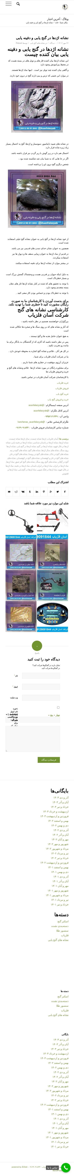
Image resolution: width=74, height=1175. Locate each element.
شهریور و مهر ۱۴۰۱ (58, 890)
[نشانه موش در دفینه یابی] (21, 554)
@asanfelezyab (36, 405)
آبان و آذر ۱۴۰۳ (60, 802)
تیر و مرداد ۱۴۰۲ (59, 853)
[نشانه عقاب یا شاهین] (52, 554)
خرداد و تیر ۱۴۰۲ (59, 858)
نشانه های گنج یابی (37, 43)
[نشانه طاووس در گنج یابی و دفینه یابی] (21, 616)
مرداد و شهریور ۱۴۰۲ (57, 848)
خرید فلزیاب (62, 382)
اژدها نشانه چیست (38, 438)
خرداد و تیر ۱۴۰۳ (59, 806)
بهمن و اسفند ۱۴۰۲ (58, 820)
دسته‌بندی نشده (59, 926)
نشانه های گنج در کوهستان (28, 458)
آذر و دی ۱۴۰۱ (60, 876)
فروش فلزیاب (61, 388)
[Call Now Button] (66, 1167)
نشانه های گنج (34, 450)
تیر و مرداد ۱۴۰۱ (59, 899)
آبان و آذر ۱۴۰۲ (60, 834)
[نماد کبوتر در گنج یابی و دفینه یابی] (21, 585)
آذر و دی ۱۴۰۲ (60, 830)
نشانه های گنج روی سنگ (46, 461)
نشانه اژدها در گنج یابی (26, 446)
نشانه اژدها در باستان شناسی (45, 442)
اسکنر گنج (62, 921)
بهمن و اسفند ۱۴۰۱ (58, 867)
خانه (57, 22)
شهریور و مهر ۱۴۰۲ (58, 844)
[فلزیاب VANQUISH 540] (52, 523)
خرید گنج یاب (62, 393)
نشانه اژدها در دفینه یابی (22, 442)
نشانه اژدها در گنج (44, 446)
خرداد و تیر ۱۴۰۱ (59, 904)
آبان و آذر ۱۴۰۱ (60, 881)
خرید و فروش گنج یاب (58, 399)
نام (16, 675)
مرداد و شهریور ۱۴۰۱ (57, 895)
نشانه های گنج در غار (19, 454)
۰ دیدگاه (52, 43)
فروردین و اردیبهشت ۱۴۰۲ (54, 862)
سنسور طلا (62, 930)
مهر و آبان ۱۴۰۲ (60, 839)
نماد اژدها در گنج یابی (27, 469)
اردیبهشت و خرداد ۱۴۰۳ (55, 811)
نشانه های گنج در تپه (18, 450)
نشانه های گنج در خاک (59, 454)
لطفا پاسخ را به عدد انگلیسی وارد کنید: (12, 717)
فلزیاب (64, 935)
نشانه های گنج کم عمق (25, 461)
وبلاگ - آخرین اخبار (57, 19)
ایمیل (15, 686)
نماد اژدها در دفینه (22, 465)
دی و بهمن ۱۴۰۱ (59, 872)
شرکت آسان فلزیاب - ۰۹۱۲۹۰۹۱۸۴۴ (43, 1166)
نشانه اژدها (63, 442)
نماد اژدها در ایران (60, 465)
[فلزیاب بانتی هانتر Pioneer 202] (52, 616)
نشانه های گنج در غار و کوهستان (54, 458)
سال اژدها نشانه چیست (19, 438)
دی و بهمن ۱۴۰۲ (59, 825)
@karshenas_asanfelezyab (31, 421)
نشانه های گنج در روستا (39, 454)
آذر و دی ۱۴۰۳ (60, 797)
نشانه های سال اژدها (50, 450)
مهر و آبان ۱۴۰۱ (60, 885)
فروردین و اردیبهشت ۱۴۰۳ (54, 816)
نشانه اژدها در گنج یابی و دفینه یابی (42, 37)
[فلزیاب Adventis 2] (52, 585)
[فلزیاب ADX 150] (21, 523)
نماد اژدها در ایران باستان (41, 465)
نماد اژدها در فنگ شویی (47, 469)
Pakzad (19, 43)
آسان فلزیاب (52, 438)
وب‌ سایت (14, 697)
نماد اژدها (10, 461)
